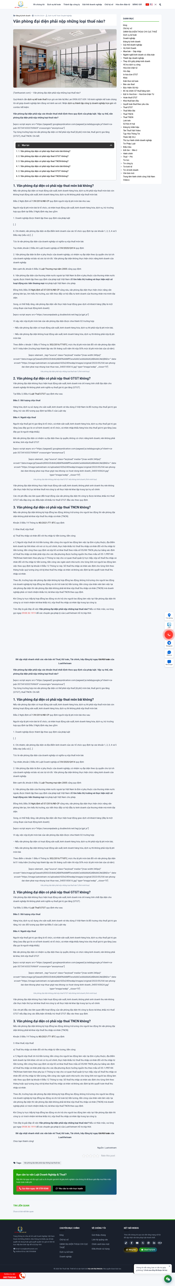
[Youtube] (137, 1243)
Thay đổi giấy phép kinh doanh (136, 61)
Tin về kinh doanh (130, 170)
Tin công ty (128, 163)
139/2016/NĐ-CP (40, 201)
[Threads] (148, 1243)
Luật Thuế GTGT (38, 394)
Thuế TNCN (128, 114)
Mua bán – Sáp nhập (132, 51)
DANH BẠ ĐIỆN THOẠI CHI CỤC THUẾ (140, 31)
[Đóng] (169, 1266)
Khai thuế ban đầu (131, 101)
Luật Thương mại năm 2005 (53, 269)
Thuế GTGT (128, 107)
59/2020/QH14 (67, 248)
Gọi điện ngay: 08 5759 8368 (35, 1188)
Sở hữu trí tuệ (129, 124)
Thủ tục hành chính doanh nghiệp (137, 140)
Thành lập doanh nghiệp (133, 58)
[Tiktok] (126, 1243)
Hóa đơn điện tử (123, 4)
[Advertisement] (65, 639)
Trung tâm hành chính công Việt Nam (139, 176)
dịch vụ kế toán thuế (37, 99)
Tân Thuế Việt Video (132, 130)
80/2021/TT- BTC (47, 522)
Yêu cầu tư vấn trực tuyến (70, 1188)
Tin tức (126, 160)
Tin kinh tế (127, 166)
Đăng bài (132, 1250)
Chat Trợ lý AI (149, 1250)
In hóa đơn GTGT (130, 74)
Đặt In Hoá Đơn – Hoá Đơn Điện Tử (138, 94)
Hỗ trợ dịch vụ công (131, 64)
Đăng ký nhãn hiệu (131, 127)
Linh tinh (127, 120)
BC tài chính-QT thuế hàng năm (136, 91)
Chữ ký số (109, 4)
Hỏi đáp (126, 71)
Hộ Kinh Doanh (129, 48)
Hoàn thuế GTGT (130, 97)
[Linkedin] (154, 1243)
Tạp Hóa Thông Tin (131, 134)
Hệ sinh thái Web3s (95, 1269)
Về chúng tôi (39, 4)
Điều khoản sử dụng (101, 1249)
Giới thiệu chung (99, 1235)
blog (125, 25)
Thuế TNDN (128, 117)
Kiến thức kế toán (130, 81)
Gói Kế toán (104, 659)
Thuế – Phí (128, 157)
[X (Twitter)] (143, 1243)
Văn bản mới (128, 173)
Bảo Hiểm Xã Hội (130, 87)
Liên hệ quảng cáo (100, 1239)
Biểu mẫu (127, 147)
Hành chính (128, 153)
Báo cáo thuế (129, 84)
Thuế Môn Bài (129, 110)
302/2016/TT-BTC (58, 344)
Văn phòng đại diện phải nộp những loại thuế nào (42, 1163)
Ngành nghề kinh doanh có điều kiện (139, 55)
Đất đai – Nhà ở (130, 150)
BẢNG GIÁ (137, 4)
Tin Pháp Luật (129, 143)
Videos (126, 180)
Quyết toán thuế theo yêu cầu (136, 104)
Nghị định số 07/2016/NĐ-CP (45, 290)
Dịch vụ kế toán (54, 4)
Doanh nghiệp (129, 38)
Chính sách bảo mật (100, 1244)
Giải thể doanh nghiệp (92, 4)
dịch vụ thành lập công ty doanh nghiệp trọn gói (90, 103)
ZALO (160, 1243)
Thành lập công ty (71, 4)
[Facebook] (132, 1243)
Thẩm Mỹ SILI (129, 137)
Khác (125, 78)
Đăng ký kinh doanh (23, 16)
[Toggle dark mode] (160, 4)
